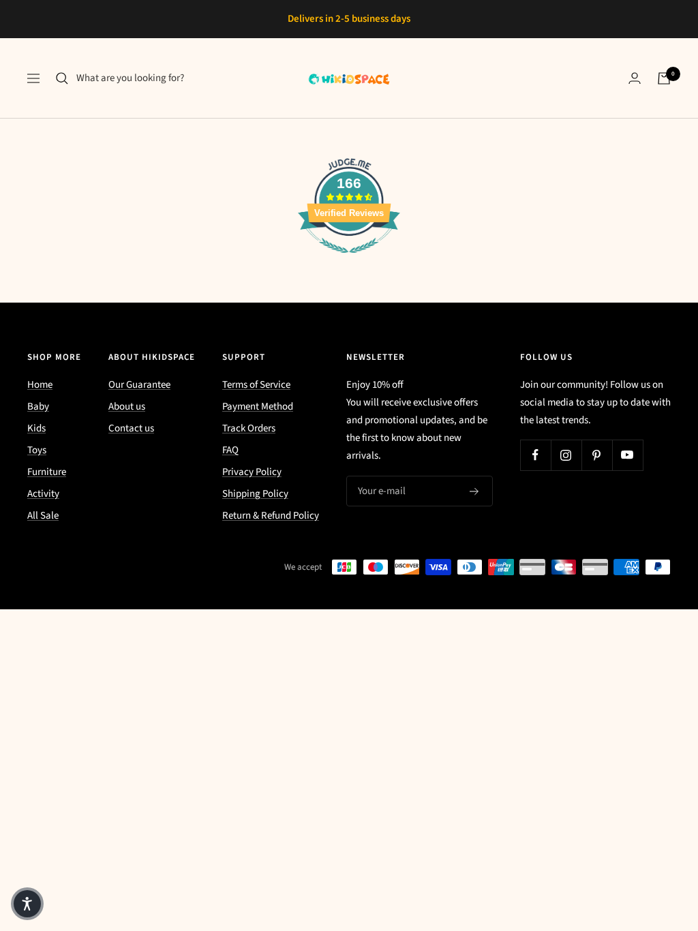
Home (39, 385)
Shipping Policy (255, 494)
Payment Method (257, 406)
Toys (36, 450)
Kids (36, 428)
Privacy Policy (252, 472)
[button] (27, 903)
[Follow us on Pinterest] (596, 455)
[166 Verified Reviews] (349, 261)
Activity (43, 494)
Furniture (46, 472)
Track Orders (248, 428)
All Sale (43, 515)
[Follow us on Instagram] (566, 455)
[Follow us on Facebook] (535, 455)
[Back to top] (641, 838)
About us (126, 406)
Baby (38, 406)
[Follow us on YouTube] (627, 455)
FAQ (230, 450)
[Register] (474, 491)
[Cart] (664, 78)
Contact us (131, 428)
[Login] (634, 78)
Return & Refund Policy (270, 515)
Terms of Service (256, 385)
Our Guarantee (139, 385)
